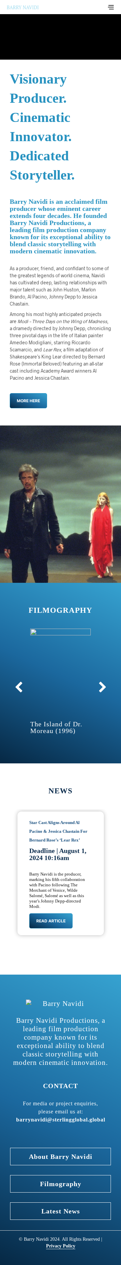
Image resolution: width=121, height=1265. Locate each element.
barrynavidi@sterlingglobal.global (60, 1119)
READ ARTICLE (51, 920)
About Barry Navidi (60, 1156)
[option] (60, 872)
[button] (102, 687)
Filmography (60, 1184)
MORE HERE (28, 400)
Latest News (60, 1211)
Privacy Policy (60, 1245)
